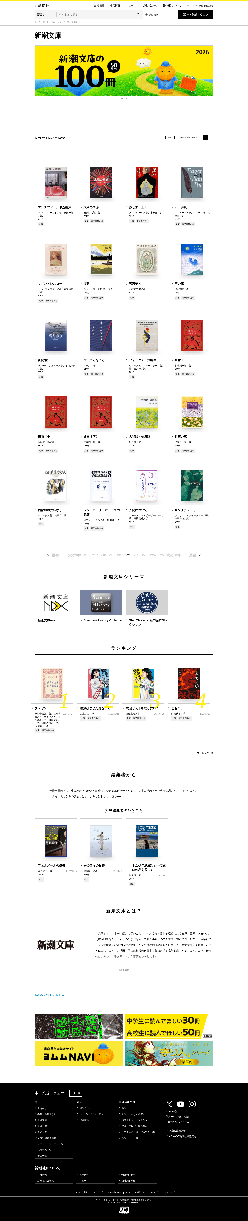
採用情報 (115, 5)
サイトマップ (168, 1192)
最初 (55, 555)
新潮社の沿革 (128, 1174)
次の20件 (174, 555)
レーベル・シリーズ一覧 (58, 22)
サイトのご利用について (84, 1192)
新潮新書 (42, 1126)
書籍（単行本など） (48, 1114)
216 (87, 555)
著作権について (172, 5)
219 (111, 555)
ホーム (38, 22)
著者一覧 (42, 1155)
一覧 (77, 1093)
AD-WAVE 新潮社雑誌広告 (201, 6)
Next (210, 70)
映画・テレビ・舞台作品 (135, 1126)
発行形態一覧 (44, 1149)
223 (144, 555)
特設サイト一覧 (130, 1138)
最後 (192, 555)
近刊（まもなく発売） (133, 1114)
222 (136, 555)
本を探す (42, 1108)
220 (120, 555)
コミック (42, 1132)
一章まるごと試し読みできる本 (138, 1132)
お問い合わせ (149, 5)
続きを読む (124, 970)
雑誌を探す (85, 1108)
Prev (37, 70)
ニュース (131, 5)
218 (103, 555)
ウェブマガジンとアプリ (93, 1114)
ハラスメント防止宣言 (136, 1192)
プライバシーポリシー (111, 1192)
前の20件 (74, 555)
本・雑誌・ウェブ (197, 14)
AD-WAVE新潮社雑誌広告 (182, 1136)
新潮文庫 (42, 1120)
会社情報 (99, 5)
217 (95, 555)
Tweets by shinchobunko (49, 994)
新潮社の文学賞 (45, 1180)
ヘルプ (154, 1192)
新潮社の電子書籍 (46, 1138)
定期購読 (84, 1120)
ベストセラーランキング (135, 1120)
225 (161, 555)
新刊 (124, 1108)
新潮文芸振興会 (177, 1130)
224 (153, 555)
